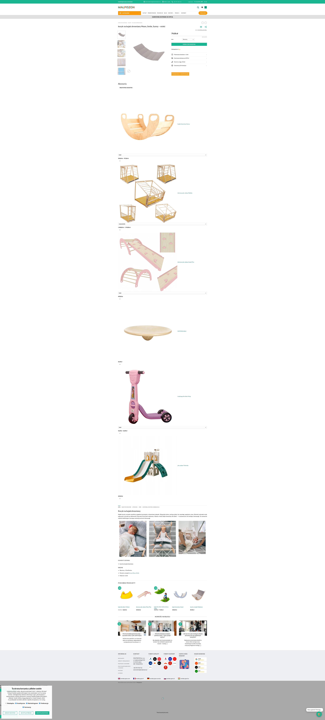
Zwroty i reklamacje (123, 661)
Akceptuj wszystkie (42, 713)
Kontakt (183, 13)
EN (204, 1)
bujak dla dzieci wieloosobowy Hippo (161, 607)
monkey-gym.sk (170, 678)
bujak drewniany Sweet (177, 607)
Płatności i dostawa (123, 663)
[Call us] (200, 1)
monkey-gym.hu (185, 678)
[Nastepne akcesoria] (119, 502)
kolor (172, 39)
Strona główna (122, 22)
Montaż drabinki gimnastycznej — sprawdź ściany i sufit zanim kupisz (132, 634)
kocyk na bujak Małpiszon (196, 607)
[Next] (165, 52)
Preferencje (44, 703)
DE (206, 1)
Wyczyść (204, 37)
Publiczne (203, 13)
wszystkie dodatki (126, 87)
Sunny (130, 573)
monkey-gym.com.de (155, 678)
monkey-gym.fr (140, 678)
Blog (165, 13)
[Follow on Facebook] (194, 1)
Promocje (160, 13)
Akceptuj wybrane (26, 713)
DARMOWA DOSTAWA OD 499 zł (162, 17)
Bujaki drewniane (137, 22)
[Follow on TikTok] (197, 1)
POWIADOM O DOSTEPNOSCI (180, 74)
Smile (137, 573)
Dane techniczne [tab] (126, 507)
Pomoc (177, 13)
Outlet (145, 13)
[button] (189, 54)
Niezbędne (10, 703)
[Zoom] (128, 71)
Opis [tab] (119, 507)
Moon (134, 573)
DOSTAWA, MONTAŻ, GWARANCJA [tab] (151, 507)
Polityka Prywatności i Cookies (124, 667)
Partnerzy (27, 707)
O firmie (120, 673)
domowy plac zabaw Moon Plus (143, 607)
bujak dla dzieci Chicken (123, 607)
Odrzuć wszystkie (10, 713)
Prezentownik (152, 13)
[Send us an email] (198, 1)
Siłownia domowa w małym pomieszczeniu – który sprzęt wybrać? (162, 635)
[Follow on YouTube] (201, 1)
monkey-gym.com (125, 678)
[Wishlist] (202, 7)
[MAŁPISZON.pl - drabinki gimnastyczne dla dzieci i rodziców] (126, 7)
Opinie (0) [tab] (134, 507)
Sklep (129, 22)
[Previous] (129, 52)
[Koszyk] (205, 7)
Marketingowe (33, 703)
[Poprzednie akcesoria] (119, 91)
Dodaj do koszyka (189, 44)
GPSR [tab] (140, 507)
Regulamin (121, 658)
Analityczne (21, 703)
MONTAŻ (170, 13)
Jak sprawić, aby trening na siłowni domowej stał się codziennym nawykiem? (193, 635)
